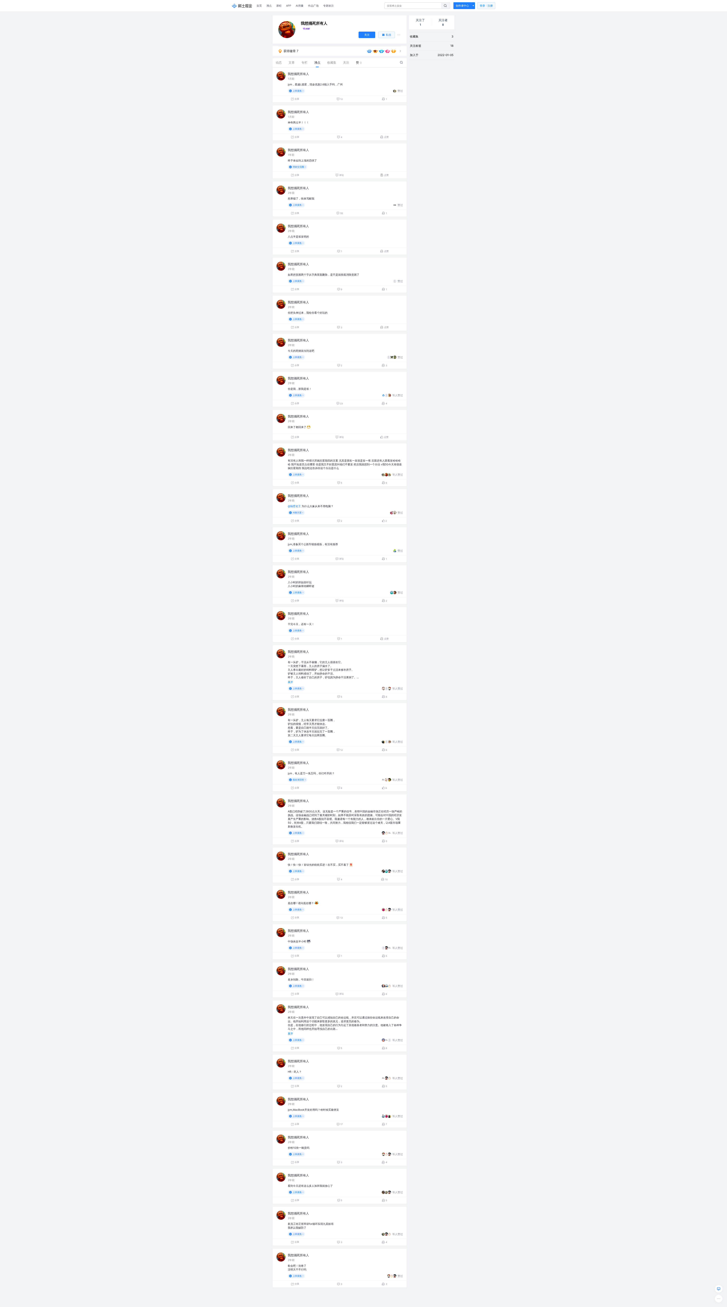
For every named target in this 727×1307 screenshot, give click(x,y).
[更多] (718, 1298)
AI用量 (299, 5)
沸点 (269, 5)
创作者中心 (462, 5)
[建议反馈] (718, 1289)
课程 (279, 5)
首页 (259, 5)
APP (288, 5)
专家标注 (328, 5)
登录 (486, 5)
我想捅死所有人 (298, 74)
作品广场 (313, 5)
